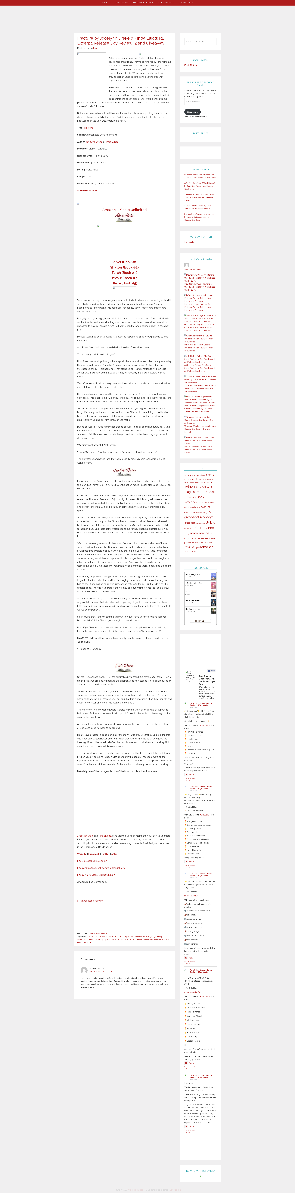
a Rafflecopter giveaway (90, 900)
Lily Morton (187, 528)
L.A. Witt (204, 523)
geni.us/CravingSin (192, 992)
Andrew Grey (188, 482)
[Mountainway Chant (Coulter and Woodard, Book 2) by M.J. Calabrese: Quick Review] (200, 281)
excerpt (146, 936)
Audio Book (208, 482)
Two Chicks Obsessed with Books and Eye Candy (201, 704)
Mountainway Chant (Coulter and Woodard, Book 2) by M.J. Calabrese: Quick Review (199, 287)
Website (82, 854)
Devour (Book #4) (124, 278)
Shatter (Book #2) (124, 267)
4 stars (209, 475)
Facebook (93, 854)
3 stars (193, 475)
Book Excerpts (123, 936)
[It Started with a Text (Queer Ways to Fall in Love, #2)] (213, 588)
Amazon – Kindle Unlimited (124, 210)
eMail (114, 854)
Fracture (88, 127)
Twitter (105, 854)
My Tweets (189, 242)
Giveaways (82, 939)
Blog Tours (106, 936)
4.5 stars (188, 479)
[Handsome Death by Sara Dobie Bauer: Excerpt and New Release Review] (200, 443)
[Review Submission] (186, 267)
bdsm (196, 487)
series (186, 551)
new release (137, 939)
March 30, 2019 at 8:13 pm (100, 971)
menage (187, 534)
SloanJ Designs (175, 1190)
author (98, 936)
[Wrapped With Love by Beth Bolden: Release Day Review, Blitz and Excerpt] (200, 423)
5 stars (92, 936)
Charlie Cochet (209, 503)
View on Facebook (189, 778)
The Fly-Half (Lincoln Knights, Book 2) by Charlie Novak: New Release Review (199, 197)
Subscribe (192, 112)
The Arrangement (192, 600)
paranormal (189, 542)
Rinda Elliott (111, 141)
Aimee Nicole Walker (207, 479)
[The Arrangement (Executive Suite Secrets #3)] (213, 605)
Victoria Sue (192, 551)
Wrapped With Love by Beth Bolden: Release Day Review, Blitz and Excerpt (200, 429)
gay (151, 936)
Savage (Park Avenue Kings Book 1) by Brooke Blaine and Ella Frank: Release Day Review (199, 217)
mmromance (125, 939)
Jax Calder (190, 577)
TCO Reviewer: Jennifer (97, 933)
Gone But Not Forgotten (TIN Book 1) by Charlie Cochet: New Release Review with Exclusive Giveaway (200, 327)
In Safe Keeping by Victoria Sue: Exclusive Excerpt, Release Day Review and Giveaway (197, 307)
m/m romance (113, 939)
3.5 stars (201, 475)
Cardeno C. (200, 503)
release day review (151, 939)
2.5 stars (186, 475)
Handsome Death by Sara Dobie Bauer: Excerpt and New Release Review (198, 449)
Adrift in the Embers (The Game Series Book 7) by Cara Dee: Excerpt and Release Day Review (199, 368)
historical (198, 523)
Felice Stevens (200, 512)
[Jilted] (213, 597)
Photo (191, 774)
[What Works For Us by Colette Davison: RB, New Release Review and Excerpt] (200, 342)
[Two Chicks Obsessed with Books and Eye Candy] (191, 676)
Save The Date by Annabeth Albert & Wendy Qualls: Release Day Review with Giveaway (200, 388)
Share (188, 780)
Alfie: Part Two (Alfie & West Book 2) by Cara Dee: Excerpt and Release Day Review (199, 186)
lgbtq (103, 939)
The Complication (192, 609)
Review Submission (192, 270)
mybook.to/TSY (191, 896)
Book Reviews (136, 936)
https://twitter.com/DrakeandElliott (96, 874)
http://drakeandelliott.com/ (92, 861)
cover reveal (189, 507)
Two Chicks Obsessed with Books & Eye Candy (147, 17)
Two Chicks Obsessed (136, 1190)
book (114, 936)
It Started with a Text (194, 583)
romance (87, 942)
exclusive (190, 512)
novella (212, 538)
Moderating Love (192, 574)
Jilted (187, 592)
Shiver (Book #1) (124, 262)
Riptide (197, 548)
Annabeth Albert (198, 482)
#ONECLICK (205, 725)
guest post (189, 523)
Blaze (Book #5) (124, 283)
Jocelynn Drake (94, 141)
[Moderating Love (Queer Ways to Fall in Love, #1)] (213, 579)
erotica (197, 507)
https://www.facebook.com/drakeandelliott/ (101, 868)
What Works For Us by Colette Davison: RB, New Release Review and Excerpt (198, 348)
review (162, 939)
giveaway (158, 936)
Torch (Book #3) (124, 273)
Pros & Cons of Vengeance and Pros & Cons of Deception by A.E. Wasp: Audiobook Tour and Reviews (200, 409)
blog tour (206, 486)
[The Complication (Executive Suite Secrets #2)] (213, 614)
